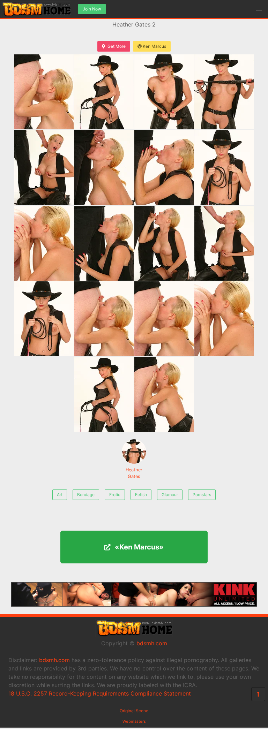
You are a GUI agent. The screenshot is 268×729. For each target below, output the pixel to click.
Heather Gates (134, 473)
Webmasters (134, 721)
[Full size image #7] (224, 167)
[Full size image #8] (44, 243)
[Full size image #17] (164, 394)
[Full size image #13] (104, 318)
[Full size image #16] (104, 394)
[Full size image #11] (224, 243)
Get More (116, 46)
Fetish (141, 494)
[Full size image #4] (44, 167)
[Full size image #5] (104, 167)
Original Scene (134, 710)
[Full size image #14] (164, 318)
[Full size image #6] (164, 167)
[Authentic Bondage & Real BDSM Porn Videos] (134, 604)
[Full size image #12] (44, 318)
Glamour (170, 494)
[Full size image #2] (164, 91)
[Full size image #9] (104, 243)
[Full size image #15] (224, 318)
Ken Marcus (154, 46)
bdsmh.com (151, 643)
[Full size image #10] (164, 243)
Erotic (114, 494)
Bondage (86, 494)
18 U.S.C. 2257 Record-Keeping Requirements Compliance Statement (99, 693)
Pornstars (202, 494)
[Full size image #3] (224, 91)
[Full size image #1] (104, 91)
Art (59, 494)
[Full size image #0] (44, 91)
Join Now (92, 9)
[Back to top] (258, 694)
